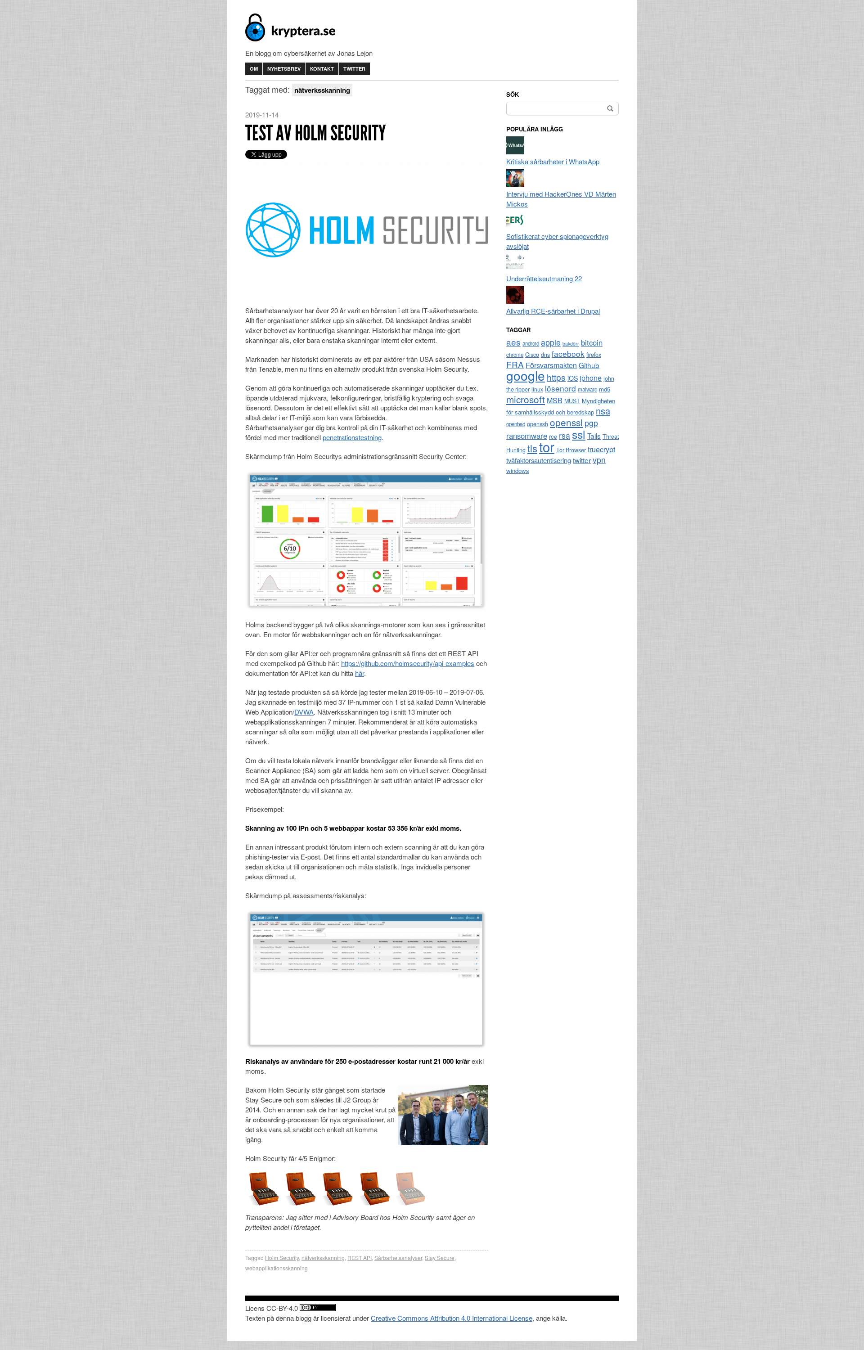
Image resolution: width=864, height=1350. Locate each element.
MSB (554, 400)
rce (553, 436)
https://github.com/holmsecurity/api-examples (407, 663)
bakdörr (570, 343)
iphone (591, 378)
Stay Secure (439, 1257)
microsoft (525, 399)
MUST (572, 401)
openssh (537, 424)
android (530, 343)
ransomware (526, 435)
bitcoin (592, 342)
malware (587, 389)
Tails (594, 436)
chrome (514, 354)
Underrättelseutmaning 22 (544, 278)
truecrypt (601, 449)
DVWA (304, 711)
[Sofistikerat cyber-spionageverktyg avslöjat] (515, 226)
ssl (578, 434)
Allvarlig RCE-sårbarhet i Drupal (553, 310)
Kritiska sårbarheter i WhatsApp (552, 161)
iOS (572, 378)
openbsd (515, 424)
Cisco (532, 355)
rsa (564, 435)
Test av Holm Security (315, 133)
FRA (515, 364)
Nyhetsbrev (284, 68)
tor (546, 446)
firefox (593, 355)
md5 (604, 389)
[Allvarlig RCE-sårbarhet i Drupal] (515, 301)
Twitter (354, 68)
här (359, 673)
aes (513, 342)
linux (537, 389)
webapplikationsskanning (276, 1268)
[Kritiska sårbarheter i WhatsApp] (515, 151)
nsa (603, 410)
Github (589, 365)
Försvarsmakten (551, 365)
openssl (566, 422)
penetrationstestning (352, 437)
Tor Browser (571, 450)
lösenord (560, 388)
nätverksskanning (323, 1257)
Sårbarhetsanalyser (398, 1257)
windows (517, 470)
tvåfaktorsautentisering (538, 460)
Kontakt (322, 68)
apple (551, 342)
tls (532, 448)
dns (545, 355)
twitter (582, 460)
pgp (591, 422)
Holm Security (282, 1257)
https (556, 377)
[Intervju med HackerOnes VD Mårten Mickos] (515, 184)
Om (254, 68)
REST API (359, 1257)
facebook (568, 353)
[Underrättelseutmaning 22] (515, 268)
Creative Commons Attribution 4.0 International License (451, 1318)
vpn (599, 459)
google (525, 375)
